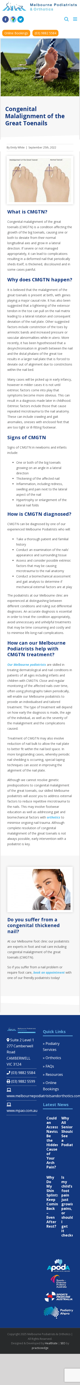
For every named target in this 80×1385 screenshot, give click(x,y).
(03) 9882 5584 (45, 33)
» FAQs (48, 1066)
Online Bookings (16, 33)
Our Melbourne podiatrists (26, 664)
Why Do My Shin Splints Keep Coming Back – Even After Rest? (53, 1202)
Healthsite (51, 1343)
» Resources (53, 1074)
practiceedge (40, 1348)
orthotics (53, 817)
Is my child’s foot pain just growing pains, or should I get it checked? (69, 1206)
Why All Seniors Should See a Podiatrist (70, 1131)
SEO (62, 1343)
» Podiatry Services (51, 1046)
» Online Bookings (51, 1085)
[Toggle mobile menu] (75, 19)
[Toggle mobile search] (66, 19)
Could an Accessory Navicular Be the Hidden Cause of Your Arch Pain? (55, 1143)
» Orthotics (52, 1057)
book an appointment (49, 972)
